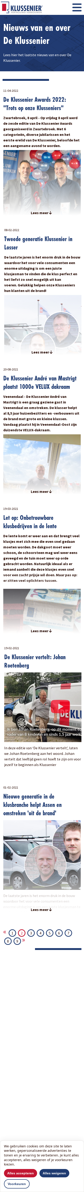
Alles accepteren (20, 1173)
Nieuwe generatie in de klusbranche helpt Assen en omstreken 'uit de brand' (32, 804)
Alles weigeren (54, 1173)
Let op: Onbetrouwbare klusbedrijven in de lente (30, 521)
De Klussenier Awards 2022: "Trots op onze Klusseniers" (34, 103)
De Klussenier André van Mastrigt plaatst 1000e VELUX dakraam (40, 382)
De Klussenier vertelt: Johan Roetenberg (35, 661)
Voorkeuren (17, 1184)
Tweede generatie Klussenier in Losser (38, 243)
